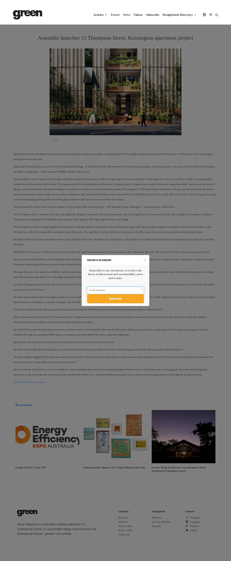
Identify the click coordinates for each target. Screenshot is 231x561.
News (126, 15)
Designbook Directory (178, 15)
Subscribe (152, 15)
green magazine (27, 14)
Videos (138, 15)
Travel (115, 15)
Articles (98, 15)
